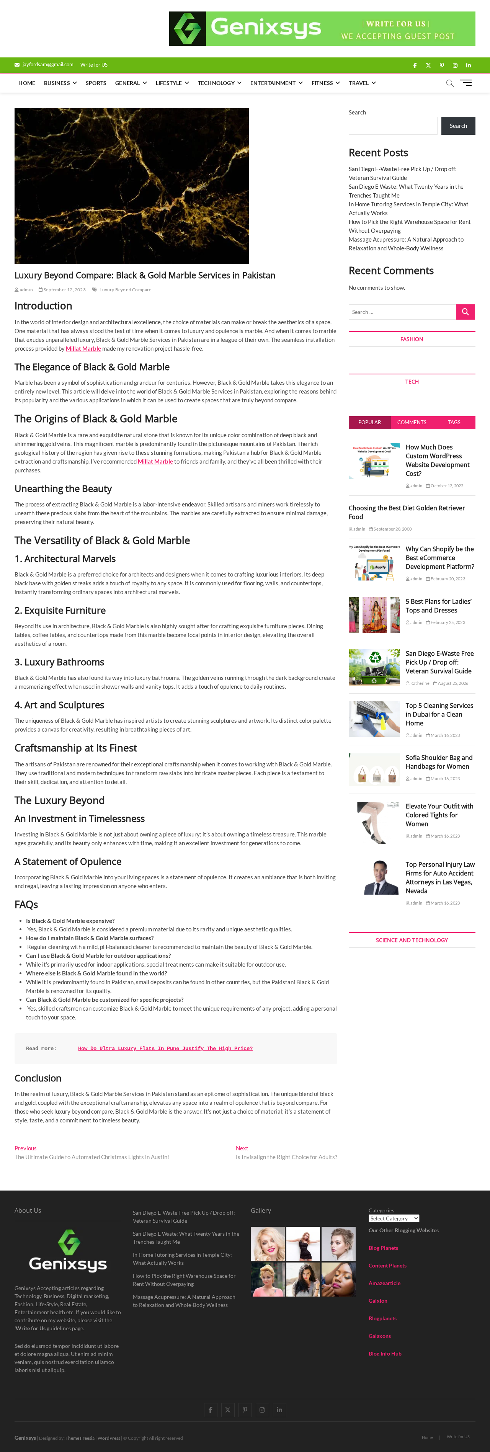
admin (26, 289)
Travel (359, 83)
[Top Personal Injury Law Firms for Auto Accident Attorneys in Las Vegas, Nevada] (374, 864)
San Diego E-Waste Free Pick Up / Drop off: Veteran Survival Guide (440, 662)
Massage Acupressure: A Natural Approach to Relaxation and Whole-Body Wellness (184, 1301)
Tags (454, 422)
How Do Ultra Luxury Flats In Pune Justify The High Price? (165, 1048)
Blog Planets (383, 1248)
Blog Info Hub (385, 1353)
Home (26, 83)
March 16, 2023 (445, 735)
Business (57, 83)
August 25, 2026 (452, 683)
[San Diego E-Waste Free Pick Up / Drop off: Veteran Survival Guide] (374, 653)
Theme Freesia (80, 1438)
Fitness (322, 83)
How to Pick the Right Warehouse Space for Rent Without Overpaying (184, 1279)
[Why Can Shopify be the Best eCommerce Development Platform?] (374, 549)
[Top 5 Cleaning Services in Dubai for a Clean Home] (374, 705)
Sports (96, 83)
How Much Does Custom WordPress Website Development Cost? (438, 460)
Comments (411, 422)
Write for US (94, 65)
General (127, 83)
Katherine (420, 683)
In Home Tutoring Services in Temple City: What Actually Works (182, 1258)
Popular (369, 422)
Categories (381, 1210)
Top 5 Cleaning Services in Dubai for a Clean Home (440, 714)
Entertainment (273, 83)
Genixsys (25, 1437)
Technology (216, 83)
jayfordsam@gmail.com (47, 64)
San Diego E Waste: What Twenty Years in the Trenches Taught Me (186, 1237)
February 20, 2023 (447, 578)
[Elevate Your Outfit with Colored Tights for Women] (374, 806)
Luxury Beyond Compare (125, 289)
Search (357, 112)
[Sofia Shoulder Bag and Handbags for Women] (374, 757)
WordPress (109, 1438)
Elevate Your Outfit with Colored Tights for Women (440, 815)
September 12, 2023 (64, 289)
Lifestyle (169, 83)
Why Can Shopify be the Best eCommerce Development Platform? (440, 558)
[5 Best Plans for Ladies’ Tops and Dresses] (374, 601)
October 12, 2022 (446, 485)
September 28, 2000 (392, 528)
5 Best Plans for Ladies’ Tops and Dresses (439, 605)
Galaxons (380, 1336)
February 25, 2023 (447, 622)
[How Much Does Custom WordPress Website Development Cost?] (374, 447)
